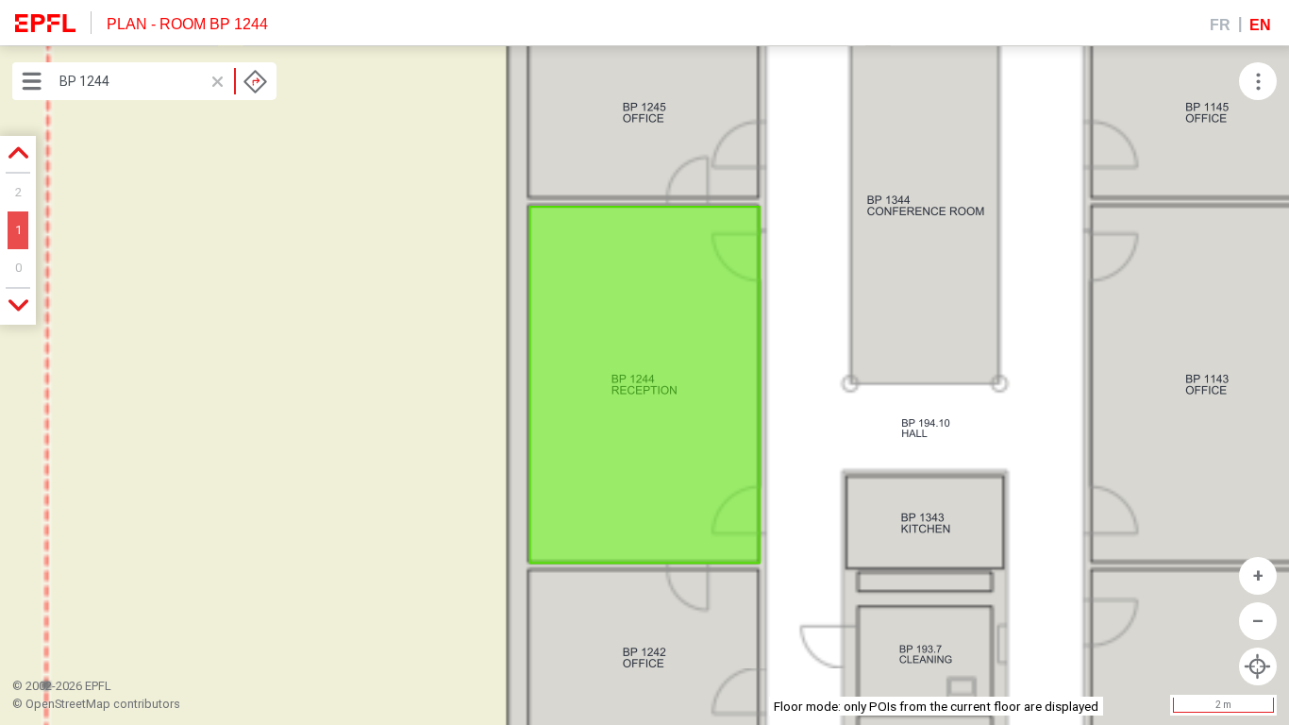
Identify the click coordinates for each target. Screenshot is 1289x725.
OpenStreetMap (67, 704)
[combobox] (163, 81)
